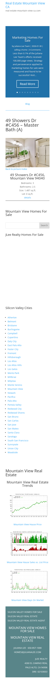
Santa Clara (13, 432)
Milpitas (12, 381)
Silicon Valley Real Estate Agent (26, 620)
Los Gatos (12, 369)
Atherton (12, 317)
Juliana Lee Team (22, 46)
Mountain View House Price (28, 524)
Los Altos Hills (15, 365)
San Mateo (13, 428)
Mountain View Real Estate (24, 472)
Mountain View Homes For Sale (26, 213)
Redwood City (15, 408)
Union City (13, 448)
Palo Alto (12, 400)
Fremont (12, 353)
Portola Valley (14, 404)
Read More (27, 84)
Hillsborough (14, 357)
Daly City (12, 341)
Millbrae (12, 377)
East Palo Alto (14, 345)
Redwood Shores (16, 412)
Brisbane (12, 325)
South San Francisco (18, 440)
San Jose (12, 424)
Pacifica (11, 396)
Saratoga (12, 436)
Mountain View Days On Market (27, 600)
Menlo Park (13, 373)
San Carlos (13, 420)
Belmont (12, 321)
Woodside (13, 452)
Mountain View (15, 388)
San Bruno (13, 416)
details (27, 197)
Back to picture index (16, 169)
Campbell (12, 333)
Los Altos (12, 361)
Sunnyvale (13, 444)
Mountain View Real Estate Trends (27, 484)
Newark (11, 392)
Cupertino (13, 337)
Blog (27, 103)
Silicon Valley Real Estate (22, 616)
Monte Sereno (15, 384)
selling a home (20, 49)
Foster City (13, 349)
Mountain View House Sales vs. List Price (27, 562)
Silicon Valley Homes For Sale (25, 612)
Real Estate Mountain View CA (25, 5)
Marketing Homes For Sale (27, 39)
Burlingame (14, 329)
